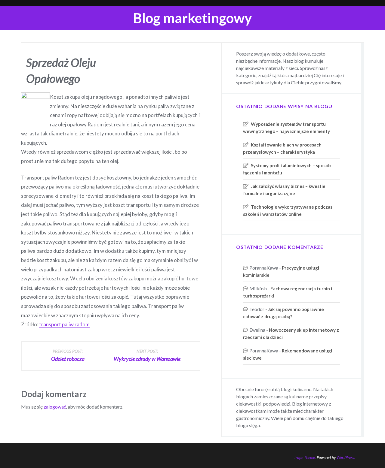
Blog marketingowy (192, 18)
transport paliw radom (64, 324)
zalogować (55, 406)
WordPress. (346, 457)
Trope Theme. (305, 457)
